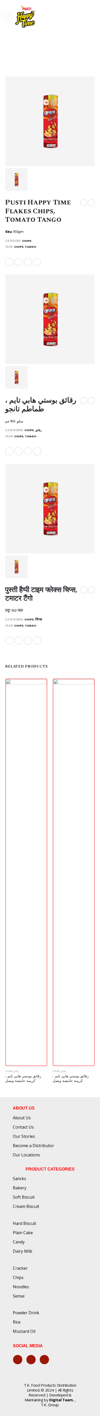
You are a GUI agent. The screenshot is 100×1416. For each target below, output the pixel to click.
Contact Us (23, 1127)
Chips (27, 241)
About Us (22, 1118)
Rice (17, 1322)
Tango (30, 247)
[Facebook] (18, 1359)
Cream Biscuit (26, 1206)
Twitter (18, 262)
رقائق (38, 430)
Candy (19, 1242)
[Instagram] (44, 1359)
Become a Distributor (33, 1145)
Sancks (19, 1178)
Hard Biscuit (24, 1223)
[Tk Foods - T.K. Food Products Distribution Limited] (25, 16)
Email (37, 262)
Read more (38, 687)
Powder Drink (26, 1313)
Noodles (21, 1287)
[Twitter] (31, 1359)
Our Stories (24, 1136)
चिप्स (38, 619)
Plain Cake (23, 1232)
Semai (18, 1296)
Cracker (20, 1268)
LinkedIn (28, 262)
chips (19, 247)
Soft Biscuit (24, 1197)
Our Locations (26, 1155)
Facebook (9, 262)
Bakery (19, 1188)
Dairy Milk (22, 1251)
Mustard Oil (24, 1331)
